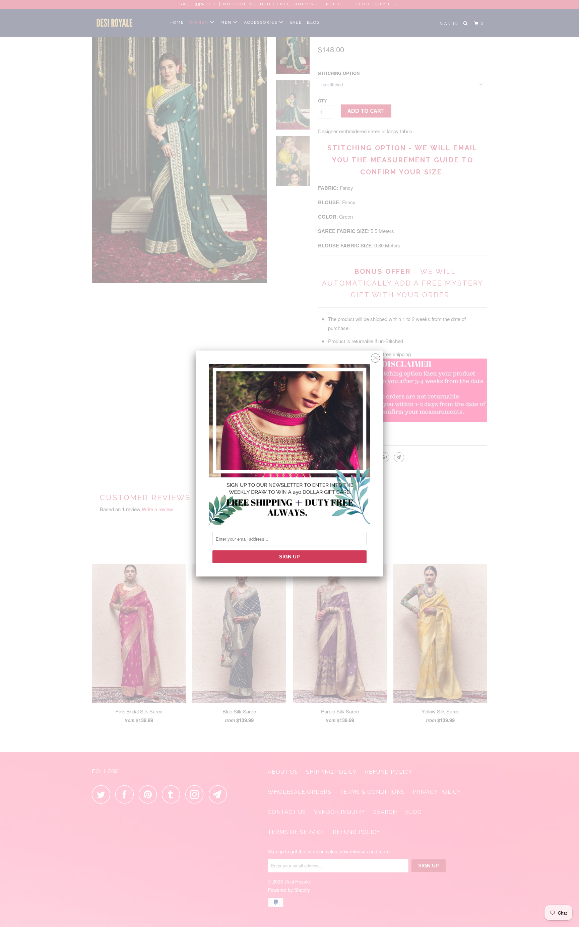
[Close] (375, 356)
